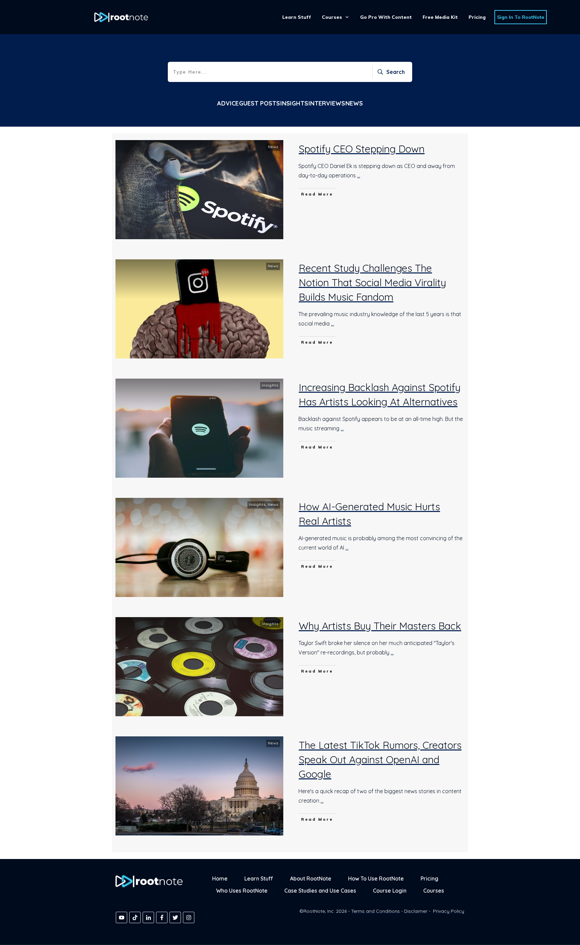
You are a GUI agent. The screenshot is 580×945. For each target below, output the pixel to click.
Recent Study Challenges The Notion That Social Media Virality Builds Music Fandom (372, 282)
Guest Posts (259, 103)
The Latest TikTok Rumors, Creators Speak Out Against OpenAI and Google (380, 759)
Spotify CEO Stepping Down (362, 148)
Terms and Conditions (375, 911)
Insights (294, 103)
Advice (228, 103)
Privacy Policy (448, 911)
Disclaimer (415, 911)
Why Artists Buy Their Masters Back (380, 625)
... (358, 175)
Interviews (326, 103)
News (354, 103)
